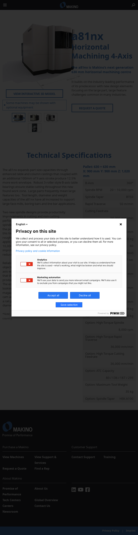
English (20, 224)
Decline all (85, 295)
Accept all (53, 295)
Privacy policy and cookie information (38, 250)
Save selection (69, 304)
